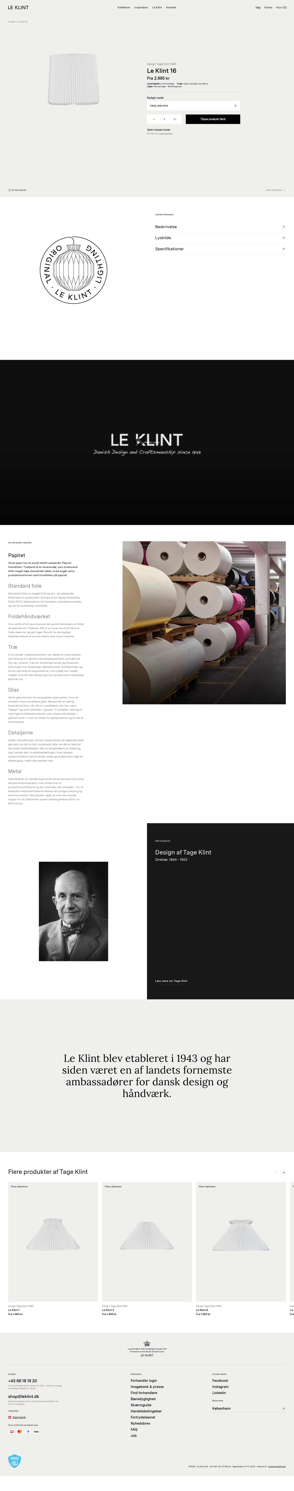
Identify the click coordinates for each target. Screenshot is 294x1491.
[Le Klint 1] (53, 1249)
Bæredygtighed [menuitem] (143, 1399)
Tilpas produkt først (213, 119)
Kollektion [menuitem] (124, 7)
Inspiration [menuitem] (141, 7)
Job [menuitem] (134, 1436)
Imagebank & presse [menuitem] (147, 1387)
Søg (258, 7)
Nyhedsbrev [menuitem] (140, 1423)
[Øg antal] (175, 119)
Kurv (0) (281, 7)
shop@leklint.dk (23, 1396)
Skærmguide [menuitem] (141, 1405)
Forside (11, 22)
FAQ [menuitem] (134, 1429)
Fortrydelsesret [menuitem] (143, 1417)
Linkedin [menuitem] (219, 1393)
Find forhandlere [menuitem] (144, 1393)
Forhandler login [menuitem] (144, 1381)
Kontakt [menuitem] (171, 7)
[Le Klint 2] (147, 1249)
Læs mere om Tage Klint (171, 981)
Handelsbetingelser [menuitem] (146, 1411)
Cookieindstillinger (277, 1466)
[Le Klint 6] (241, 1249)
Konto (268, 7)
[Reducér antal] (154, 119)
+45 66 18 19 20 (22, 1380)
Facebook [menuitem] (220, 1381)
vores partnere (166, 133)
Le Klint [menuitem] (157, 7)
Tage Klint (163, 64)
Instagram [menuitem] (220, 1387)
